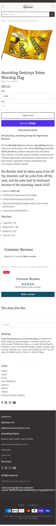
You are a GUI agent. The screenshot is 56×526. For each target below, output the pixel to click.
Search (21, 505)
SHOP (4, 374)
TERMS (4, 392)
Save (7, 272)
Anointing (5, 267)
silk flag (32, 267)
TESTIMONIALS (8, 381)
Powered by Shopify (30, 518)
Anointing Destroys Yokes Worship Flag (23, 21)
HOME (4, 371)
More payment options (27, 130)
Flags (25, 267)
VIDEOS (5, 385)
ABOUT (4, 388)
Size (3, 91)
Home (3, 21)
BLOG (4, 378)
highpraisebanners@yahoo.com (14, 444)
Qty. (3, 101)
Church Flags (15, 267)
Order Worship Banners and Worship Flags (19, 339)
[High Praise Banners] (27, 6)
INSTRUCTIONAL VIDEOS (13, 395)
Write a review (29, 256)
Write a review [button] (28, 294)
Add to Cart (28, 115)
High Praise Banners (10, 81)
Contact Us (5, 455)
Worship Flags (42, 267)
